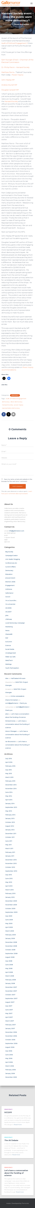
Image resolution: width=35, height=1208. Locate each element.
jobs (6, 615)
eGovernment (10, 578)
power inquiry (18, 405)
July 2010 (8, 875)
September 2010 (11, 871)
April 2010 (8, 886)
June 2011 (8, 841)
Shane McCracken (11, 700)
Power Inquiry (17, 75)
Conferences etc (11, 563)
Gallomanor (9, 593)
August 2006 (9, 1047)
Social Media (9, 649)
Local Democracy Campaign (15, 623)
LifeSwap (8, 619)
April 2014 (8, 800)
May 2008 (8, 968)
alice (7, 714)
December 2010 (11, 860)
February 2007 (10, 1025)
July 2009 (8, 916)
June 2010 (9, 878)
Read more (18, 1124)
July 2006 (8, 1051)
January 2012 (9, 830)
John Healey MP (8, 80)
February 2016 (10, 766)
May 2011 (8, 845)
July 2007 (8, 1006)
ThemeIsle (25, 1203)
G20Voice (8, 589)
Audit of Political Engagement (16, 398)
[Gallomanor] (11, 3)
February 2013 (10, 815)
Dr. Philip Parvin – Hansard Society (15, 67)
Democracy (15, 395)
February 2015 (10, 781)
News (7, 630)
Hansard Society (11, 101)
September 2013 (11, 807)
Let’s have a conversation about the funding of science (17, 724)
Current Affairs (10, 567)
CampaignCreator (11, 555)
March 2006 (9, 1066)
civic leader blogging (12, 559)
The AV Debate (11, 1140)
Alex (6, 678)
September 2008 (11, 953)
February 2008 (10, 980)
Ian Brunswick (10, 741)
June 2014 (8, 792)
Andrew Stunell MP (9, 85)
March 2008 (9, 976)
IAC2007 (8, 612)
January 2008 (10, 983)
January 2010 (10, 897)
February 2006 (10, 1070)
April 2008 (9, 972)
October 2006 (10, 1040)
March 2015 (9, 777)
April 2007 (9, 1017)
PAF (6, 638)
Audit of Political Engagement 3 (14, 43)
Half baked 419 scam (18, 678)
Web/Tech (9, 660)
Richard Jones (10, 721)
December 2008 (11, 942)
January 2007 (10, 1028)
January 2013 (9, 818)
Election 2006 (10, 582)
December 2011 (10, 833)
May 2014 (8, 796)
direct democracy (16, 402)
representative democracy (11, 408)
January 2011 (9, 856)
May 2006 (8, 1058)
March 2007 (9, 1021)
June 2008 (9, 965)
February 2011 (10, 852)
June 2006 (9, 1055)
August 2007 (9, 1002)
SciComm (8, 642)
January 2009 (10, 938)
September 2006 (11, 1043)
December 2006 (11, 1032)
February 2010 (10, 893)
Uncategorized (10, 653)
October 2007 (10, 995)
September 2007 (11, 998)
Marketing (9, 627)
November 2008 (11, 946)
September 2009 (11, 912)
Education (8, 574)
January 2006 (10, 1073)
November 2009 (11, 905)
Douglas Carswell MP (10, 90)
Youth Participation (12, 668)
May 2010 (8, 882)
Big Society (9, 552)
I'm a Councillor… (11, 600)
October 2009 (10, 908)
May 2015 (8, 773)
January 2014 (9, 803)
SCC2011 (8, 1112)
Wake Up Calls (10, 657)
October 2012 (10, 822)
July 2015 (8, 770)
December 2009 (11, 901)
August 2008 (9, 957)
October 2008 (10, 950)
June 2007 (9, 1010)
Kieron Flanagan (11, 731)
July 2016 (8, 758)
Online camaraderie (17, 696)
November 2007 (11, 991)
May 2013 (8, 811)
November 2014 (11, 788)
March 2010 (9, 890)
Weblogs (8, 664)
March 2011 (9, 848)
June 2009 (9, 920)
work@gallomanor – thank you (16, 703)
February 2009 (10, 935)
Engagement (9, 585)
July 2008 (8, 961)
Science (8, 645)
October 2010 (10, 867)
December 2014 (11, 785)
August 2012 (9, 826)
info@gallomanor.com (16, 531)
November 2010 (11, 863)
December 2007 (11, 987)
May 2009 (8, 923)
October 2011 (10, 837)
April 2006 (9, 1062)
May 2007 (8, 1013)
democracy (6, 402)
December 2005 (11, 1077)
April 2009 (9, 927)
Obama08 (8, 634)
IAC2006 (8, 608)
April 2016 (8, 762)
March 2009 (9, 931)
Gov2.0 (7, 597)
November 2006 (11, 1036)
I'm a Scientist (10, 604)
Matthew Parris (7, 72)
